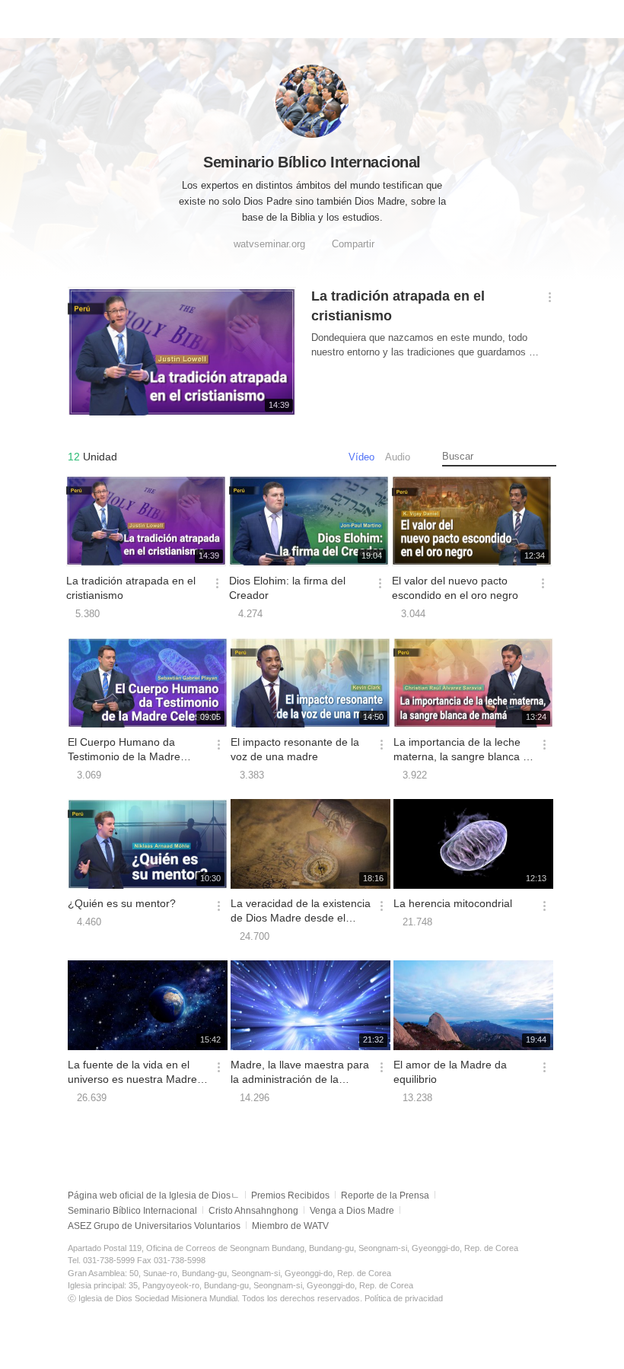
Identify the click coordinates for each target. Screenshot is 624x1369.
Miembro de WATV (290, 1226)
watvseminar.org (269, 244)
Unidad (92, 456)
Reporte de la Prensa (385, 1195)
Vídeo (361, 457)
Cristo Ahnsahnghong (253, 1210)
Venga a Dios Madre (352, 1210)
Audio (397, 457)
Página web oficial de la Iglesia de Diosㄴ (154, 1195)
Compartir (353, 244)
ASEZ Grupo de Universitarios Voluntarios (154, 1226)
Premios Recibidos (290, 1195)
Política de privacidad (404, 1298)
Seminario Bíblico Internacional (132, 1210)
